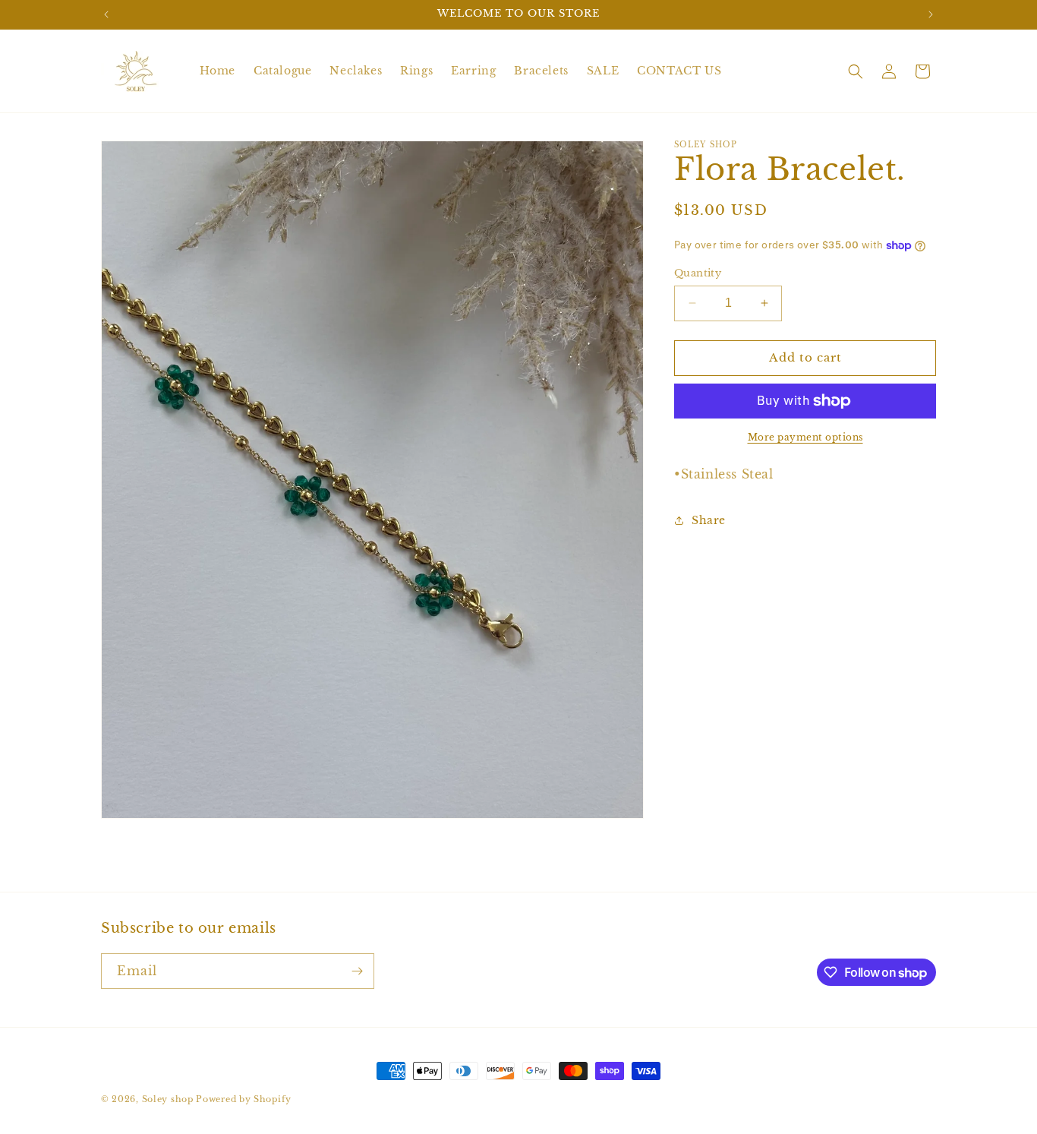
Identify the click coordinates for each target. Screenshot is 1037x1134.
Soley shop (168, 1099)
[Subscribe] (357, 971)
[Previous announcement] (106, 14)
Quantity (697, 273)
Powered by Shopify (244, 1099)
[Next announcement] (930, 14)
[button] (855, 71)
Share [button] (709, 520)
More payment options (805, 437)
